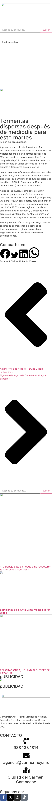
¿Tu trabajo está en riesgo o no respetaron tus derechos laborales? (25, 568)
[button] (5, 255)
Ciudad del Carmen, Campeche (26, 779)
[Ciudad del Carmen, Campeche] (26, 770)
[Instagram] (17, 797)
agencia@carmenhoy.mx (26, 762)
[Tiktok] (24, 797)
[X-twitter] (10, 797)
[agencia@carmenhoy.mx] (26, 755)
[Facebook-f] (3, 797)
